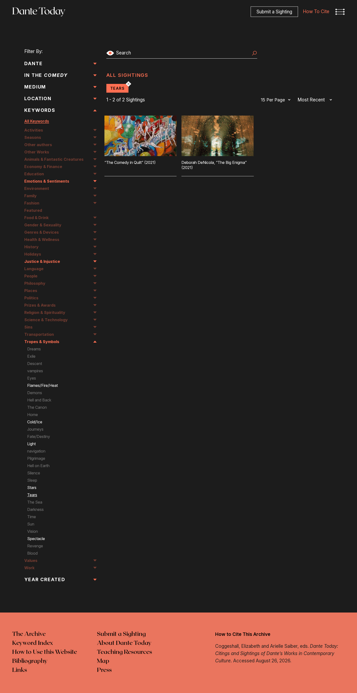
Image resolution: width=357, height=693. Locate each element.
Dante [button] (33, 63)
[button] (340, 12)
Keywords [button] (39, 110)
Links (19, 670)
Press (104, 670)
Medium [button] (35, 87)
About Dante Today (124, 643)
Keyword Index (32, 643)
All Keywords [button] (36, 121)
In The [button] (46, 75)
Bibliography (30, 661)
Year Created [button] (44, 579)
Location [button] (37, 98)
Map (103, 661)
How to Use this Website (44, 652)
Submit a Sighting (121, 634)
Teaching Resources (124, 652)
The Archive (29, 634)
